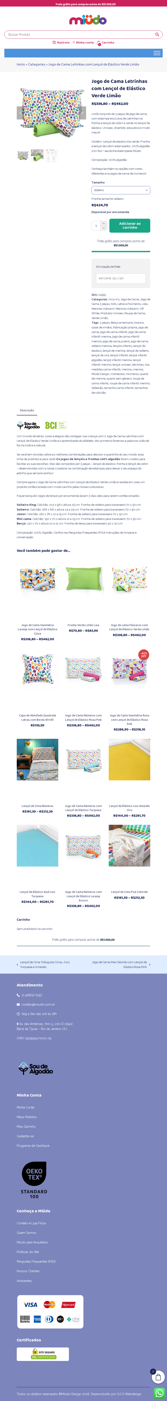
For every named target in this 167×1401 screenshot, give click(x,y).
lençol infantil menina (117, 360)
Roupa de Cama (134, 313)
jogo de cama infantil (113, 332)
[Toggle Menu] (157, 53)
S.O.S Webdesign (129, 1394)
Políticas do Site (28, 1252)
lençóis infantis (122, 346)
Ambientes (24, 1281)
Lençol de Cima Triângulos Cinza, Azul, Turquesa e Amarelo (43, 965)
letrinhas (138, 364)
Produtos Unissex (112, 313)
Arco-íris (114, 299)
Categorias (36, 64)
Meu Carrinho (26, 1126)
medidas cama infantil (106, 369)
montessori (118, 374)
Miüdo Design (100, 374)
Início (21, 64)
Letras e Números (129, 304)
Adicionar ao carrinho (130, 226)
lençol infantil (119, 355)
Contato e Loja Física (31, 1223)
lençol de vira (100, 355)
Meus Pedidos (27, 1117)
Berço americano (122, 322)
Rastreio (63, 42)
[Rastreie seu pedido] (54, 42)
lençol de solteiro (138, 350)
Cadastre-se (25, 1136)
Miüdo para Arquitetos (32, 1242)
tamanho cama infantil (119, 388)
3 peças (105, 322)
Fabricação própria (125, 327)
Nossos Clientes (28, 1271)
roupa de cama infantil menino (130, 383)
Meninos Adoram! (127, 308)
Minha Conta (25, 1107)
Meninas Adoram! (103, 308)
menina (127, 369)
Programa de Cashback (33, 1145)
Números (132, 374)
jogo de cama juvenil (116, 341)
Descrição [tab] (27, 410)
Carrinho (108, 42)
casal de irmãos (102, 327)
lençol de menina (114, 350)
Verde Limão (100, 318)
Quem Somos (26, 1233)
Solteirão (97, 388)
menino (138, 369)
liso (147, 364)
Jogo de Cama (130, 299)
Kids (113, 304)
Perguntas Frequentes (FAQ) (87, 532)
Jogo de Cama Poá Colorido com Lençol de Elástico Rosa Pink (116, 965)
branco (139, 322)
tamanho (98, 182)
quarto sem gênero (119, 378)
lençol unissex (121, 364)
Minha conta (85, 42)
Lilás (145, 304)
